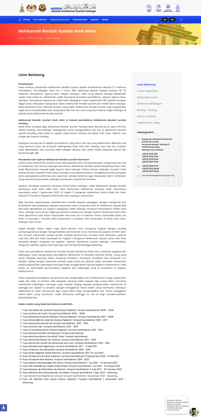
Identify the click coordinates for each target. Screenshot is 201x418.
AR (172, 19)
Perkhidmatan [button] (80, 19)
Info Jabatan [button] (40, 19)
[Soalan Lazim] (149, 8)
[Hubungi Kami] (158, 8)
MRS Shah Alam (35, 38)
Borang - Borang (147, 110)
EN (165, 19)
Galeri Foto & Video (148, 122)
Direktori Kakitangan (149, 103)
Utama (26, 19)
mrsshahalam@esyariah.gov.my (158, 175)
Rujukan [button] (95, 19)
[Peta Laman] (178, 8)
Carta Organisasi (147, 91)
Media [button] (105, 19)
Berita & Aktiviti (146, 116)
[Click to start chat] (194, 412)
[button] (181, 19)
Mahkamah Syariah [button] (59, 19)
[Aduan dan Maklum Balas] (168, 8)
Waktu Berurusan (147, 97)
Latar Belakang (146, 84)
